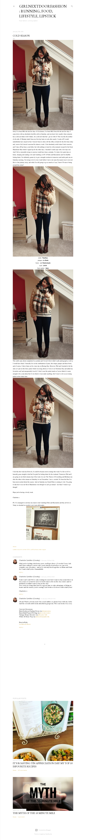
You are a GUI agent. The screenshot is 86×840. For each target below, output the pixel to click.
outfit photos (34, 549)
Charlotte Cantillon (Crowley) (29, 560)
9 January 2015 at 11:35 (47, 560)
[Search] (72, 6)
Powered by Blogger (44, 830)
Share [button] (14, 546)
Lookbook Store (25, 624)
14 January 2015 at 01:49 (48, 598)
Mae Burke (48, 834)
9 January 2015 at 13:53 (48, 576)
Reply (21, 572)
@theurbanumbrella (42, 617)
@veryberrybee (45, 613)
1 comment (21, 817)
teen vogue (42, 549)
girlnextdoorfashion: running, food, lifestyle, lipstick (43, 11)
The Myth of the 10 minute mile (34, 813)
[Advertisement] (43, 677)
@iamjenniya (46, 611)
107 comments (22, 770)
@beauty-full (42, 615)
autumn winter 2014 (23, 549)
